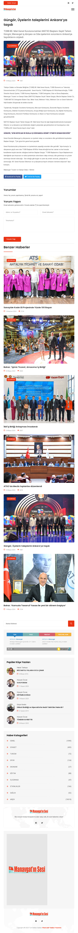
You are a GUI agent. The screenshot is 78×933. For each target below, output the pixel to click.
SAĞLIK (40, 793)
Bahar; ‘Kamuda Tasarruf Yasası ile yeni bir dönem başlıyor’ (35, 605)
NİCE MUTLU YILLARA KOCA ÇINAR (30, 670)
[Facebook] (68, 3)
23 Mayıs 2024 (10, 490)
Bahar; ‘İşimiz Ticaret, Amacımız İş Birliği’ (25, 367)
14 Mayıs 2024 (10, 609)
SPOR (40, 760)
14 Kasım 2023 (24, 698)
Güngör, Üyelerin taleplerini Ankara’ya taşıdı (27, 546)
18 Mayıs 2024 (10, 550)
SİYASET (40, 747)
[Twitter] (72, 3)
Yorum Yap (10, 239)
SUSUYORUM (22, 683)
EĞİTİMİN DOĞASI (23, 695)
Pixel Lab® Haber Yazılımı (51, 928)
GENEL (40, 741)
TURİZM (40, 754)
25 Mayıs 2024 (10, 371)
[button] (72, 9)
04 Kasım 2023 (24, 723)
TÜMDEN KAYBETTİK (25, 719)
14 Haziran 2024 (11, 311)
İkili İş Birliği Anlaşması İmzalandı (21, 426)
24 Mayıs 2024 (10, 430)
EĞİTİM (40, 773)
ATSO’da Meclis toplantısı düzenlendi (23, 486)
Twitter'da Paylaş (33, 177)
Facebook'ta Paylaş (13, 177)
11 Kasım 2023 (24, 686)
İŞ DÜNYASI (12, 46)
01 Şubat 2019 (24, 711)
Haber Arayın (11, 3)
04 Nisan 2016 (23, 674)
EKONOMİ (40, 767)
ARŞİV (40, 799)
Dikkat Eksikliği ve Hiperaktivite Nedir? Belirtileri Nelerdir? (40, 707)
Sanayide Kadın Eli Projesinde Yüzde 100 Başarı (28, 307)
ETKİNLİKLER (40, 786)
